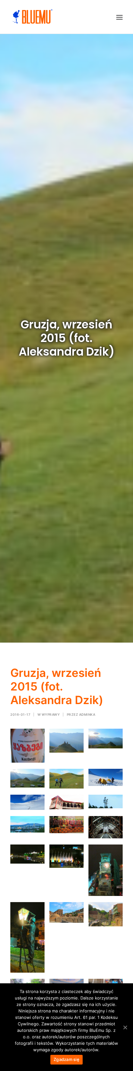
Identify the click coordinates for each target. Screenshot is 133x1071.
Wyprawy (51, 714)
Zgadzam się (66, 1059)
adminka (87, 714)
